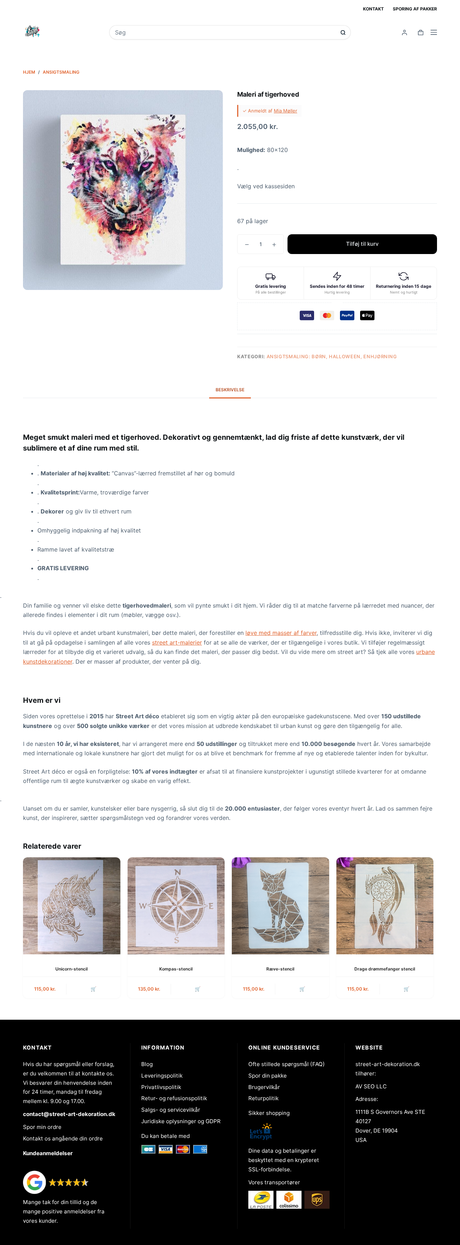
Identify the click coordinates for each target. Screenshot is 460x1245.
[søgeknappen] (343, 32)
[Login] (404, 32)
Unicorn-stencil (71, 969)
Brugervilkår (264, 1087)
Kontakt (373, 8)
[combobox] (225, 32)
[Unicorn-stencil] (71, 906)
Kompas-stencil (176, 969)
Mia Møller (285, 111)
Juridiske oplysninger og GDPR (181, 1121)
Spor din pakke (267, 1075)
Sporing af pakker (415, 8)
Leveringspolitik (162, 1075)
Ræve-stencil (280, 969)
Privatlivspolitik (161, 1087)
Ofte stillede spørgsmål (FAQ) (286, 1064)
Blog (147, 1064)
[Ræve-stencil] (280, 906)
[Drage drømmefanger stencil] (385, 906)
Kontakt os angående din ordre (63, 1138)
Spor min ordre (42, 1127)
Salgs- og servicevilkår (170, 1109)
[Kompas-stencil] (176, 906)
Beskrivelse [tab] (230, 389)
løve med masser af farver (281, 632)
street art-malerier (177, 642)
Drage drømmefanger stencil (384, 969)
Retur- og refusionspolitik (174, 1098)
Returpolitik (263, 1098)
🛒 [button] (93, 989)
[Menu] (434, 32)
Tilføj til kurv (362, 243)
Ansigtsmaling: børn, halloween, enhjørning (332, 356)
